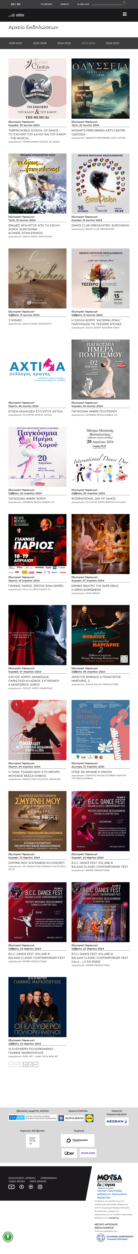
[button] (7, 1236)
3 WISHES (15, 320)
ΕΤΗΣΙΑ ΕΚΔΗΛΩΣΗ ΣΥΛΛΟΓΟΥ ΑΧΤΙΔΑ (35, 411)
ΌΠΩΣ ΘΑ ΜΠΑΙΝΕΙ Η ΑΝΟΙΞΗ (92, 772)
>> (35, 1064)
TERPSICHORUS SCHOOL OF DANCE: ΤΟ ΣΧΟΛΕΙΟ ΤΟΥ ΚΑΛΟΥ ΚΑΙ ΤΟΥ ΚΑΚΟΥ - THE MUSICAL (37, 134)
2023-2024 (88, 43)
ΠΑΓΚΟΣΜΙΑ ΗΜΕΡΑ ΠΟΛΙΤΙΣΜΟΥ (94, 411)
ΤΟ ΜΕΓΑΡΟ (46, 4)
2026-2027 (15, 43)
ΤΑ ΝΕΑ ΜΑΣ (83, 4)
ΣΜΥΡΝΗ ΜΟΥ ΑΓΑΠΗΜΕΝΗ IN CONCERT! (36, 862)
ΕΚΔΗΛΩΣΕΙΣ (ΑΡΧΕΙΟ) (22, 1178)
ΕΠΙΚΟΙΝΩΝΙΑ (49, 1178)
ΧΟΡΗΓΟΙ (64, 4)
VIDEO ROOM (16, 1181)
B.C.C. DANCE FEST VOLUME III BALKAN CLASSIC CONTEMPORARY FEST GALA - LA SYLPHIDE (100, 958)
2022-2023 (112, 43)
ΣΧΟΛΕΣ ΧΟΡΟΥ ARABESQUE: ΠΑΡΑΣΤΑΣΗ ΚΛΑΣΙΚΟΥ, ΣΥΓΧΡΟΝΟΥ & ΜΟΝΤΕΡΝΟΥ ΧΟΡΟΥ (33, 681)
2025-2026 (40, 43)
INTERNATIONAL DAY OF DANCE (94, 498)
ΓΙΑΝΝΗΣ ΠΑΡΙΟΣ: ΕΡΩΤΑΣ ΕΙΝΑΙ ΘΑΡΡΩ (35, 585)
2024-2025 (64, 43)
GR (12, 4)
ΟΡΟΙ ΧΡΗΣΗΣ (38, 1181)
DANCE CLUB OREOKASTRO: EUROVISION (100, 225)
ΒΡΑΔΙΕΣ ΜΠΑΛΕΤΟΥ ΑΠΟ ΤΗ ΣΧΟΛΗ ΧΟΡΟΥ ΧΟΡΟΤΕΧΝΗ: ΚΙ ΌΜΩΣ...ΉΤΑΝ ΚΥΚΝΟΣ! (34, 229)
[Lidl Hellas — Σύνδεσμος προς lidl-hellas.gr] (84, 1117)
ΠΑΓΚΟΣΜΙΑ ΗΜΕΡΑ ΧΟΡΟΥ (27, 498)
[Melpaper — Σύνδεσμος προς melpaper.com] (99, 1117)
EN (18, 4)
